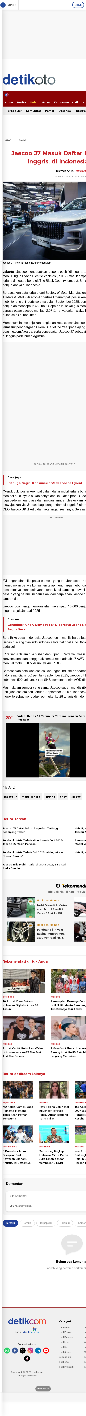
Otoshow (64, 110)
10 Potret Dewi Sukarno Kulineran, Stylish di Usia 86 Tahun (20, 1005)
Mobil (33, 102)
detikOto (8, 140)
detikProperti (66, 1367)
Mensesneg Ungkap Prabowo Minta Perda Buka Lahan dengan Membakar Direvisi (53, 1156)
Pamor (49, 110)
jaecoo (76, 796)
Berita (21, 102)
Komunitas (33, 110)
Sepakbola (65, 1357)
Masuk (78, 4)
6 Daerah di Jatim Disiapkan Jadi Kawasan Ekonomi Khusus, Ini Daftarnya (17, 1156)
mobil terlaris (31, 796)
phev (63, 796)
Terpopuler (14, 110)
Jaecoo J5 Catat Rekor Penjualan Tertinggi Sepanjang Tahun (30, 830)
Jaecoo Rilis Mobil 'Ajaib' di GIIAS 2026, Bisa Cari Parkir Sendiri (34, 866)
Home (9, 102)
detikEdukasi (66, 1332)
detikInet (64, 1342)
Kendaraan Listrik (66, 102)
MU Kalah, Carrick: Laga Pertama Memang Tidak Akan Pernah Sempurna (18, 1112)
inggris (50, 796)
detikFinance (66, 1337)
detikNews (65, 1327)
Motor (45, 102)
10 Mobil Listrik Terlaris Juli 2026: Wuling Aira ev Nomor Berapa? (33, 854)
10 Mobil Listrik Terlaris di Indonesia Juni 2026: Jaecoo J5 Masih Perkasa (33, 842)
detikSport (65, 1352)
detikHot (63, 1347)
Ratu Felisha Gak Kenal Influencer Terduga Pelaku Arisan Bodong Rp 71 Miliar (54, 1112)
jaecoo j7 (10, 796)
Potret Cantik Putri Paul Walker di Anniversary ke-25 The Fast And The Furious (23, 1052)
